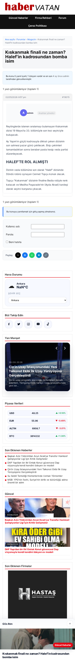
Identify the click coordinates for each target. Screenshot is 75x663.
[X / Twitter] (19, 324)
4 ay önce (58, 76)
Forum (62, 17)
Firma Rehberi (43, 17)
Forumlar (21, 39)
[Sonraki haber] (64, 348)
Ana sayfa (10, 39)
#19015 (65, 97)
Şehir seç (14, 293)
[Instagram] (28, 324)
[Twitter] (18, 255)
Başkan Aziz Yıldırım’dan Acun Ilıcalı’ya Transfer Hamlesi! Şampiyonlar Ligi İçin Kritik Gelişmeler (38, 457)
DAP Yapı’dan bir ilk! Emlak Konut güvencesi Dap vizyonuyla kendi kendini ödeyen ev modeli (33, 464)
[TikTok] (48, 324)
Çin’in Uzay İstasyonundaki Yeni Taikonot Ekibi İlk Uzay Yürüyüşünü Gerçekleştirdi (37, 470)
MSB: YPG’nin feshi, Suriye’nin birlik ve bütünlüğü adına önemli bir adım (38, 481)
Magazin (31, 39)
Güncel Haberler (18, 17)
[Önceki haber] (57, 348)
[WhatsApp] (32, 255)
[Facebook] (25, 255)
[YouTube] (38, 324)
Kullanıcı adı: (13, 226)
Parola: (10, 234)
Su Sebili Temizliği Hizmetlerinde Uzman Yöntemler (35, 475)
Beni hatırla (15, 242)
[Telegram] (39, 255)
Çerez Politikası (37, 25)
